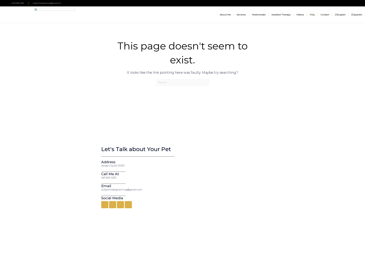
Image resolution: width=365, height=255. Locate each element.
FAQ (312, 14)
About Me (225, 14)
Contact (325, 14)
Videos (300, 14)
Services (241, 14)
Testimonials (259, 14)
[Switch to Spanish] (356, 14)
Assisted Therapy (281, 14)
